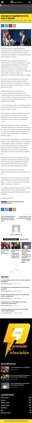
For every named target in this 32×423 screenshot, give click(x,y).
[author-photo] (16, 229)
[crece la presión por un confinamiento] (5, 245)
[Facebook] (2, 25)
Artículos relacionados (10, 239)
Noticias (3, 400)
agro (2, 410)
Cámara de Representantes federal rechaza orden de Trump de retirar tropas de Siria (8, 219)
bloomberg (4, 408)
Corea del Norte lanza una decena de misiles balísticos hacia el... (20, 384)
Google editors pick (6, 203)
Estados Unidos (19, 201)
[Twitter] (6, 25)
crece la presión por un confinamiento (20, 367)
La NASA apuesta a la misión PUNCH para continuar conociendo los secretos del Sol (14, 302)
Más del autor (24, 239)
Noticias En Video (6, 413)
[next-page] (17, 265)
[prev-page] (15, 265)
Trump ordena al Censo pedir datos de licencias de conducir (24, 218)
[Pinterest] (10, 25)
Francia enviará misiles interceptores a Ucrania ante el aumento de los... (21, 376)
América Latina (11, 201)
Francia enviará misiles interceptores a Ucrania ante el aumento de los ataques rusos (15, 253)
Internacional (5, 398)
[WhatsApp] (14, 25)
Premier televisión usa (8, 20)
